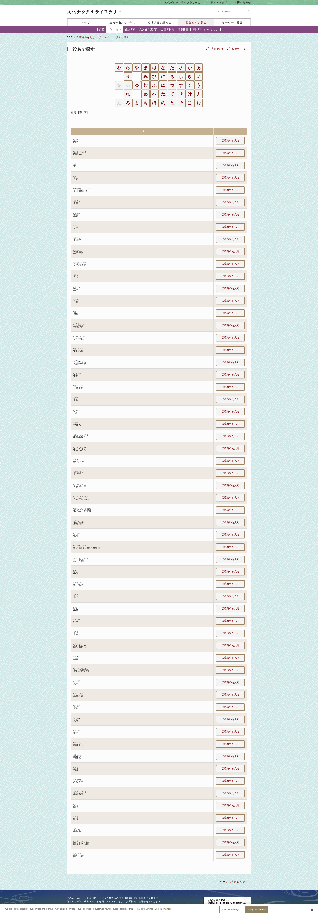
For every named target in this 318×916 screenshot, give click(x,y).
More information (163, 909)
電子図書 (183, 29)
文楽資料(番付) (148, 29)
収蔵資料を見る (196, 22)
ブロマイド (114, 29)
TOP (70, 37)
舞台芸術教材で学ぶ (122, 22)
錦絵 (102, 29)
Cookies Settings (230, 909)
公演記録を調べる (159, 22)
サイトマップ (219, 2)
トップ (85, 22)
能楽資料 (130, 29)
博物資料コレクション (205, 29)
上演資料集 (167, 29)
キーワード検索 (232, 22)
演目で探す (217, 48)
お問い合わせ (242, 2)
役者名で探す (239, 48)
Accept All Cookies (256, 909)
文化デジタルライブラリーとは (184, 2)
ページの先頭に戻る (232, 881)
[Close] (312, 910)
